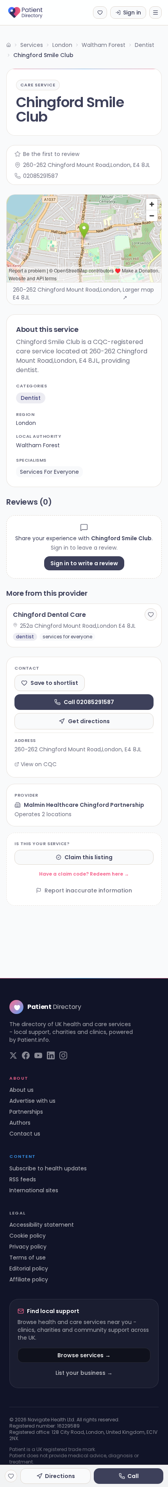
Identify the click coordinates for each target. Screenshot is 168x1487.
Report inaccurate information (88, 890)
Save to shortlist (54, 683)
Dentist (144, 45)
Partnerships (26, 1112)
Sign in (132, 12)
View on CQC (39, 764)
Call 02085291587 (89, 702)
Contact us (24, 1134)
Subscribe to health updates (48, 1168)
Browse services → (84, 1355)
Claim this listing (88, 857)
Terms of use (27, 1257)
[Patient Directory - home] (32, 12)
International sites (33, 1190)
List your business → (84, 1373)
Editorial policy (28, 1268)
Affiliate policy (28, 1279)
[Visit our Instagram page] (63, 1055)
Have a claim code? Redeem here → (84, 874)
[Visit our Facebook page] (26, 1055)
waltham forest (38, 445)
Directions (60, 1476)
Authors (19, 1123)
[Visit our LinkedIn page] (51, 1055)
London (62, 45)
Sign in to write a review (84, 563)
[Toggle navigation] (155, 12)
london (26, 423)
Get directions (89, 721)
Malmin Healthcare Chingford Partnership (84, 805)
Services (31, 45)
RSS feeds (22, 1179)
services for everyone (49, 472)
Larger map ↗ (138, 293)
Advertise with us (32, 1101)
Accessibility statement (41, 1225)
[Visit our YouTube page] (38, 1055)
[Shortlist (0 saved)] (100, 12)
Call (133, 1476)
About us (21, 1090)
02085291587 (40, 176)
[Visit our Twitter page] (13, 1055)
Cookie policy (27, 1236)
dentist (31, 398)
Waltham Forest (103, 45)
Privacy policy (27, 1247)
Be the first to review (51, 154)
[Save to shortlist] (151, 614)
